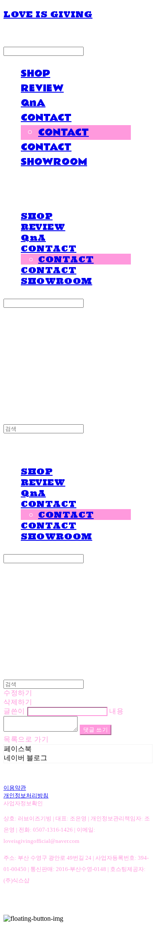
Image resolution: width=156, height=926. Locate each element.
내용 (116, 711)
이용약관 (14, 787)
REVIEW (42, 88)
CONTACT (46, 117)
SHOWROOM (54, 162)
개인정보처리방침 (26, 795)
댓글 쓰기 (95, 729)
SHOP (35, 73)
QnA (33, 103)
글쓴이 (14, 711)
